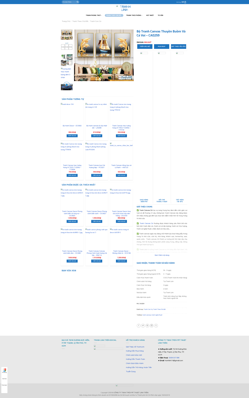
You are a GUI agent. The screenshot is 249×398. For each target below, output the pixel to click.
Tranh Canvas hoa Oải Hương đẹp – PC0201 (97, 166)
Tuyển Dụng (130, 371)
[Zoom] (77, 78)
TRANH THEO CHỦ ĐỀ (113, 15)
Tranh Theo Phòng (133, 15)
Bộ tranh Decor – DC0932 (72, 126)
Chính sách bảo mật (134, 355)
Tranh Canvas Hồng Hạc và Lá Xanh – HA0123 (121, 166)
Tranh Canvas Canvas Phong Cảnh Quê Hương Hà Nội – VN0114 (97, 253)
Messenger (4, 385)
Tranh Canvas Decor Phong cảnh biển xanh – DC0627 (97, 212)
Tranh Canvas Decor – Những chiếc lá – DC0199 (121, 252)
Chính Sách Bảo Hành (134, 363)
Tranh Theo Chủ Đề (80, 21)
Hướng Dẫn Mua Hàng (135, 351)
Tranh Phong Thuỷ (93, 15)
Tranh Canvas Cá (146, 223)
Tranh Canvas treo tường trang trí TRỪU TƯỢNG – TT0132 (121, 128)
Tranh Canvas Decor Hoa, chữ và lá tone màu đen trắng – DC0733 (121, 213)
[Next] (130, 55)
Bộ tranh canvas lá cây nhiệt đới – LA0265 (96, 127)
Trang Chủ (66, 21)
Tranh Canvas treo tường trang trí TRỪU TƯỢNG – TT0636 (72, 167)
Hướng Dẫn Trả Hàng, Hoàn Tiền (139, 367)
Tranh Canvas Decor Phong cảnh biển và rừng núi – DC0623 (72, 213)
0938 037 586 (174, 358)
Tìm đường (4, 372)
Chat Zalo (4, 378)
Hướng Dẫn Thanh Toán (135, 359)
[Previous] (77, 55)
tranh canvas (146, 315)
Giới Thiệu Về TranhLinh (135, 347)
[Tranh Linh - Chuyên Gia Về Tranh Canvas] (124, 8)
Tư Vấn (160, 15)
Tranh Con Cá (95, 21)
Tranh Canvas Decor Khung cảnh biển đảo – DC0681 (72, 252)
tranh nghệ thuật (156, 315)
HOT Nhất (150, 15)
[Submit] (77, 2)
